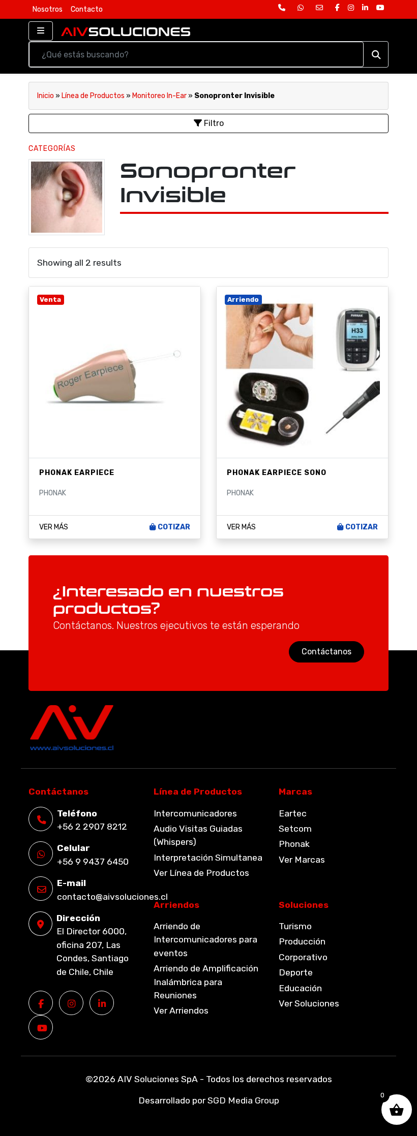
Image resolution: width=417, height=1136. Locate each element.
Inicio (45, 95)
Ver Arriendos (181, 1010)
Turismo (295, 926)
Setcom (295, 829)
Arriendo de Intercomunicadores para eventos (205, 939)
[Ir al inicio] (125, 31)
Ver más (53, 527)
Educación (300, 988)
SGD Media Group (243, 1100)
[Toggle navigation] (40, 31)
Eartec (293, 813)
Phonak (294, 844)
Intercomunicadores (195, 813)
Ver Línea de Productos (201, 873)
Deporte (296, 972)
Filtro (213, 123)
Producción (302, 941)
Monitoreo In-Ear (159, 95)
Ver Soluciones (309, 1003)
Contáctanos (326, 651)
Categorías (52, 148)
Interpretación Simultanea (208, 858)
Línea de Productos (93, 95)
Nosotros (48, 9)
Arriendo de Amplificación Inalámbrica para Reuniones (206, 981)
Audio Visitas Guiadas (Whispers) (198, 835)
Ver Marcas (302, 860)
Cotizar (174, 527)
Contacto (87, 9)
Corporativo (303, 957)
